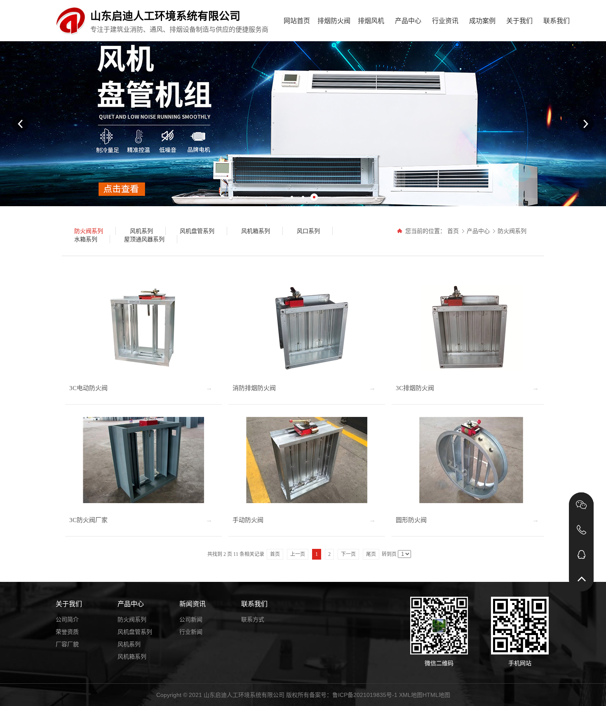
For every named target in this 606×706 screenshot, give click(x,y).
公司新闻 (190, 619)
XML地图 (411, 695)
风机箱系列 (131, 656)
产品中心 (408, 20)
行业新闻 (190, 631)
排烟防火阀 (333, 20)
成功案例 (482, 20)
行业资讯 (445, 20)
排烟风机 (371, 20)
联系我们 (556, 20)
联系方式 (252, 619)
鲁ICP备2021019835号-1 (364, 695)
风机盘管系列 (134, 631)
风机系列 (129, 644)
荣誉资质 (67, 631)
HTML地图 (436, 695)
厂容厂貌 (67, 644)
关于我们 (519, 20)
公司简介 (67, 619)
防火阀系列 (512, 231)
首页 (453, 231)
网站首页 (297, 20)
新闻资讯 (192, 603)
